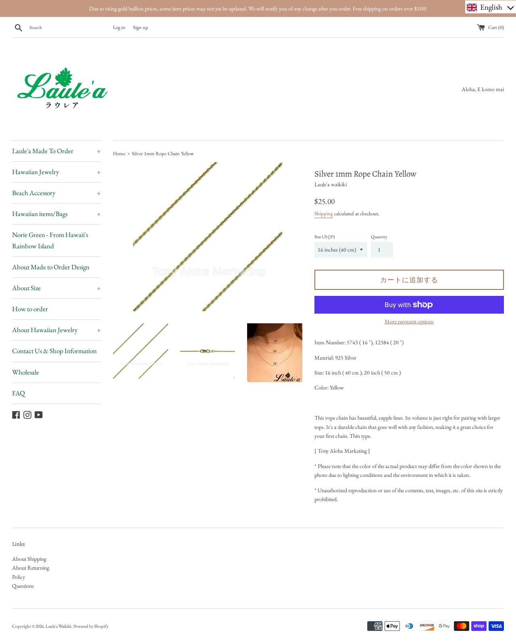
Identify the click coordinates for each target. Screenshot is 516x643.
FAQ (18, 393)
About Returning (30, 567)
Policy (18, 577)
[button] (490, 6)
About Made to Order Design (50, 266)
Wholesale (25, 372)
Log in (119, 27)
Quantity (379, 236)
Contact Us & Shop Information (54, 350)
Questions (23, 585)
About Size (56, 287)
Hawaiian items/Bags (56, 213)
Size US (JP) (324, 236)
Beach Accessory (56, 192)
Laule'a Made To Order (56, 150)
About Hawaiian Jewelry (56, 329)
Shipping (323, 213)
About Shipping (29, 558)
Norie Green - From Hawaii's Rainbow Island (50, 240)
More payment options (409, 321)
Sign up (140, 27)
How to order (30, 308)
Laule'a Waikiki (58, 626)
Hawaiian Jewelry (56, 171)
